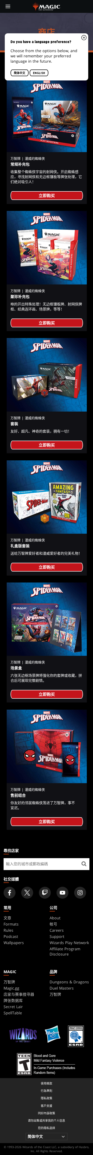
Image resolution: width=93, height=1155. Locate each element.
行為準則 (46, 1091)
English (39, 73)
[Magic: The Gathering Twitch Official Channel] (45, 893)
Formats (11, 924)
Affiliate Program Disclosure (65, 951)
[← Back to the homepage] (46, 6)
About (55, 918)
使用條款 (46, 1083)
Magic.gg (11, 988)
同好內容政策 (46, 1113)
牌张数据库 (13, 1000)
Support (57, 936)
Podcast (11, 936)
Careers (57, 930)
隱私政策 (46, 1098)
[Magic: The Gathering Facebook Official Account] (10, 893)
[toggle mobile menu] (8, 6)
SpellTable (13, 1013)
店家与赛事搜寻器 (19, 994)
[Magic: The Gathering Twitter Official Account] (27, 893)
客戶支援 (46, 1106)
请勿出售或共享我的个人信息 (46, 1121)
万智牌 (9, 982)
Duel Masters (62, 988)
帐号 (53, 924)
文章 (7, 918)
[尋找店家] (84, 864)
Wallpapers (14, 942)
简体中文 (19, 73)
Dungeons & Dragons (69, 982)
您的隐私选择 (46, 1128)
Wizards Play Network (69, 942)
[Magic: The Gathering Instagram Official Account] (80, 893)
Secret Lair (13, 1006)
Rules (8, 930)
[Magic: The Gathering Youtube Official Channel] (62, 893)
